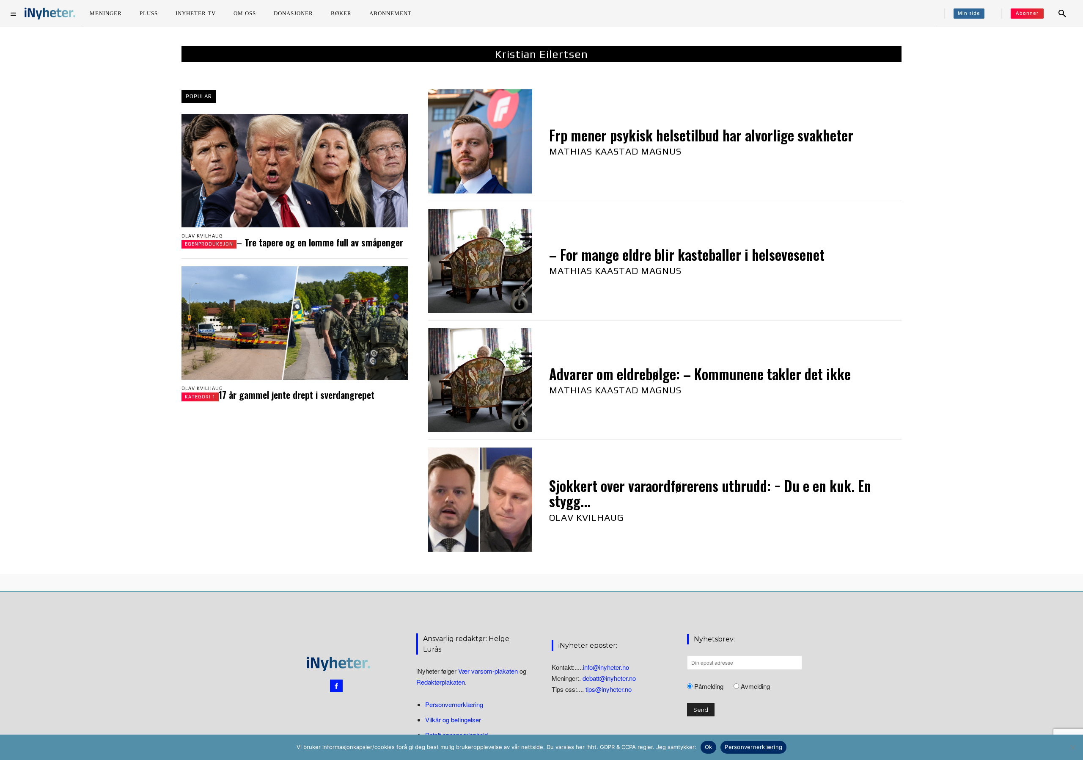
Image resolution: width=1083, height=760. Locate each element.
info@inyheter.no (606, 667)
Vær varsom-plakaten (488, 670)
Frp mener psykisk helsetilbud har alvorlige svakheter (701, 135)
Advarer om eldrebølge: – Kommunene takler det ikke (700, 374)
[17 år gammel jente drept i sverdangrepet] (294, 323)
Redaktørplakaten (440, 681)
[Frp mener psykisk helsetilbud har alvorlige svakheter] (480, 141)
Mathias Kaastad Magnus (615, 151)
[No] (1072, 747)
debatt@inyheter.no (609, 678)
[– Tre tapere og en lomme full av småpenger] (294, 170)
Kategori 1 (200, 396)
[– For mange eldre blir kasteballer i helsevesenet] (480, 261)
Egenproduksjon (209, 243)
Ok (708, 746)
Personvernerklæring (454, 704)
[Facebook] (336, 686)
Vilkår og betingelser (453, 719)
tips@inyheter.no (608, 689)
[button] (1062, 13)
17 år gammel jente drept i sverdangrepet (296, 394)
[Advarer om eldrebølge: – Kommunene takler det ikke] (480, 380)
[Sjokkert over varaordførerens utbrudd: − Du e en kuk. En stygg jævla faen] (480, 500)
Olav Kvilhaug (202, 235)
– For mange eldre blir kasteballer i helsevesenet (687, 254)
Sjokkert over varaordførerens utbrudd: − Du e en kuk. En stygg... (710, 493)
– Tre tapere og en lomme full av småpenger (319, 242)
